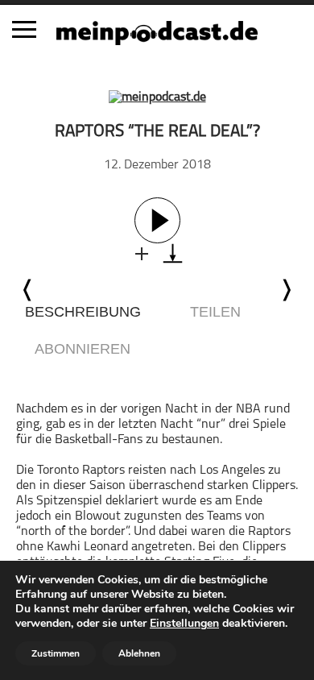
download (173, 253)
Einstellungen (184, 623)
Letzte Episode (28, 290)
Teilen (215, 312)
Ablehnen (139, 653)
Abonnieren (82, 349)
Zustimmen (55, 653)
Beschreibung (83, 312)
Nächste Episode (286, 290)
